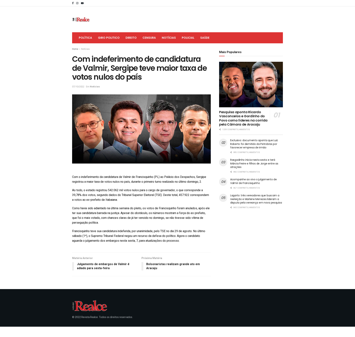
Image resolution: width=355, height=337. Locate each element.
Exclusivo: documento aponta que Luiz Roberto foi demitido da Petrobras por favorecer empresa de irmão (254, 143)
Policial (188, 38)
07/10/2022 (78, 86)
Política (85, 38)
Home (75, 49)
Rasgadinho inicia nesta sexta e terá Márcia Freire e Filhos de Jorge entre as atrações (254, 163)
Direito (131, 38)
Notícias (169, 38)
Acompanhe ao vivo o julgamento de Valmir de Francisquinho (253, 181)
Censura (149, 38)
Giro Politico (109, 38)
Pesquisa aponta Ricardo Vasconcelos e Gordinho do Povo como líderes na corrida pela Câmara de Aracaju (243, 118)
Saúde (204, 38)
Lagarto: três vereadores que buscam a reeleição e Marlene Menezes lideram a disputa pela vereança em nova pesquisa (256, 199)
